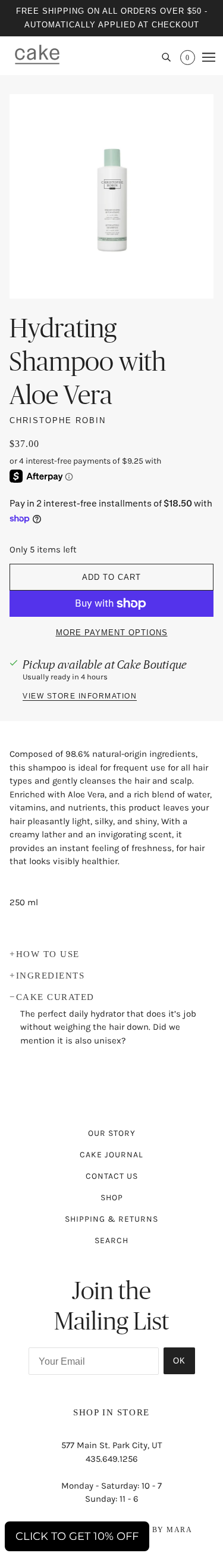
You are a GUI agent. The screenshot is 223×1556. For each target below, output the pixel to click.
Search (111, 1240)
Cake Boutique (152, 664)
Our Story (112, 1133)
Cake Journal (111, 1155)
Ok (179, 1360)
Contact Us (112, 1176)
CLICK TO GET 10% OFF (77, 1536)
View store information (80, 696)
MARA (179, 1530)
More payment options (112, 632)
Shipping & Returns (111, 1219)
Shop (111, 1197)
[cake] (37, 54)
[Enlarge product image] (111, 196)
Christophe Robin (58, 420)
